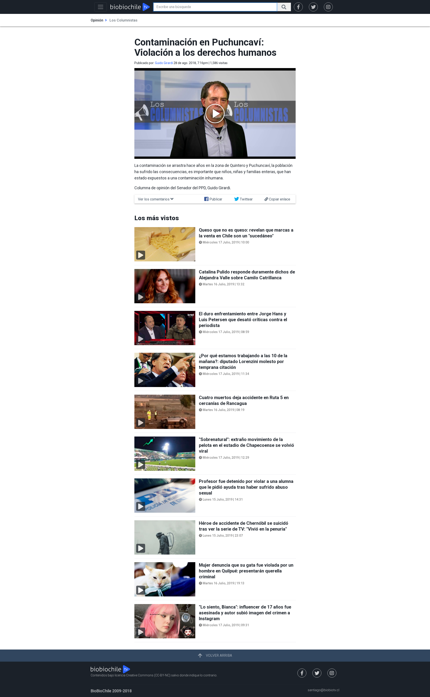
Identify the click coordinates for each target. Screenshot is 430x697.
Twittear (246, 199)
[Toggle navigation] (100, 6)
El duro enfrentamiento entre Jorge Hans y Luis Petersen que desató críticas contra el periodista (243, 319)
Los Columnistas (124, 20)
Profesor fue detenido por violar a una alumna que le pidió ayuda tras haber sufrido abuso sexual (246, 487)
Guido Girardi (164, 63)
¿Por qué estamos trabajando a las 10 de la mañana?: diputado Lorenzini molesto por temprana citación (243, 361)
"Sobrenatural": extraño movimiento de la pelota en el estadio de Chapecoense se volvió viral (246, 445)
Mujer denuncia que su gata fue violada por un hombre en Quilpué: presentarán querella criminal (246, 570)
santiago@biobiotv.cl (323, 690)
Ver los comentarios (154, 199)
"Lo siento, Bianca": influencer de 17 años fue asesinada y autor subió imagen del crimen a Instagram (245, 612)
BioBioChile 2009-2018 (111, 690)
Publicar (215, 199)
